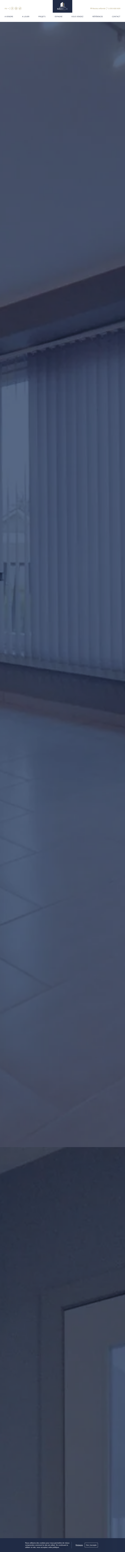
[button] (7, 8)
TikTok (20, 8)
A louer (25, 16)
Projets (42, 16)
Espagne (58, 16)
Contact (116, 16)
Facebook (12, 8)
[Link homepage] (62, 6)
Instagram (16, 8)
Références (97, 16)
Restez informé (98, 8)
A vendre (9, 16)
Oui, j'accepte (91, 1545)
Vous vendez (77, 16)
